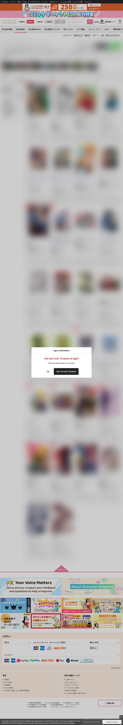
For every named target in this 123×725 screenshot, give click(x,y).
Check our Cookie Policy (92, 722)
